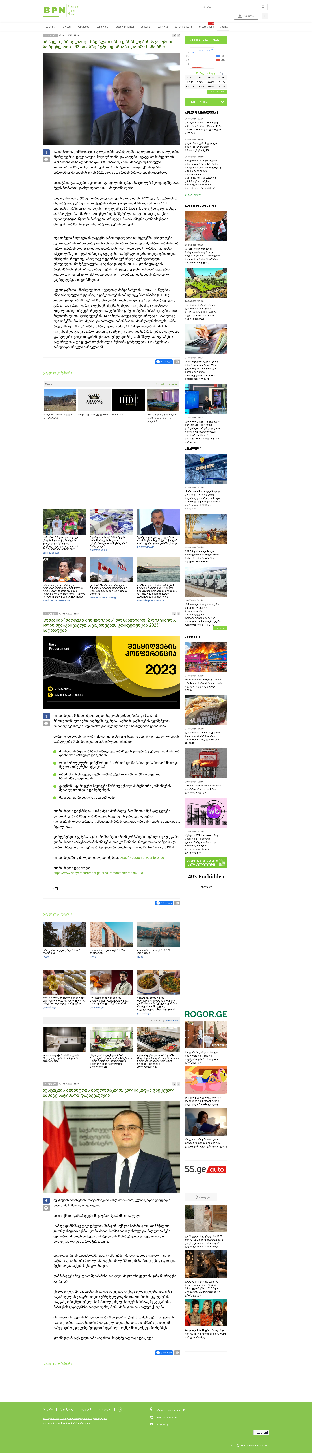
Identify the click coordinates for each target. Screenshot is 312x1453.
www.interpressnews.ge (56, 600)
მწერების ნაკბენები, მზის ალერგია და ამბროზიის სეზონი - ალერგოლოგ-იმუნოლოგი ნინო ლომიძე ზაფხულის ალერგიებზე (111, 1061)
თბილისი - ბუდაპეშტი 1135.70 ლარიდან (62, 951)
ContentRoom (171, 1020)
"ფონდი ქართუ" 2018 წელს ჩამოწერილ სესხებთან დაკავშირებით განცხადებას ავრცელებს (108, 542)
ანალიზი (193, 448)
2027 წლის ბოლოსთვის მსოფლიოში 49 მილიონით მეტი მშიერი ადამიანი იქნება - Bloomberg (202, 556)
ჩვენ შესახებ (67, 1409)
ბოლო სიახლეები (201, 112)
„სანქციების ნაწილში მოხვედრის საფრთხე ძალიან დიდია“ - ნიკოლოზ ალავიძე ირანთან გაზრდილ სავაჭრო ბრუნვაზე (203, 255)
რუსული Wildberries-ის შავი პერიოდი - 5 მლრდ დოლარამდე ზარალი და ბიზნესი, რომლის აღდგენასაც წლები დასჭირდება (202, 844)
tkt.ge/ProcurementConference (142, 857)
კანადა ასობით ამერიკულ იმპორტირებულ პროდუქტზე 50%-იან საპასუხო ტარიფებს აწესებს (108, 589)
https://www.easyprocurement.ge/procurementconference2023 (98, 873)
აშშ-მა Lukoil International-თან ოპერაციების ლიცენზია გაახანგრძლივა (203, 789)
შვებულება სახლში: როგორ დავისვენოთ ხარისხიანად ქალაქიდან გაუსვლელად (203, 1101)
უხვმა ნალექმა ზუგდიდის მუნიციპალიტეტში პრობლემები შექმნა (201, 147)
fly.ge (46, 956)
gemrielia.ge (49, 1007)
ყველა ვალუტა (216, 91)
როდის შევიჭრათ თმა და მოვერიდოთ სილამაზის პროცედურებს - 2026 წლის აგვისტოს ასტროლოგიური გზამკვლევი (202, 1288)
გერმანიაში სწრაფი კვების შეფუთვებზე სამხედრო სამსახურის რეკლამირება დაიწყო (202, 737)
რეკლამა (86, 1409)
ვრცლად (219, 628)
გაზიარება (166, 361)
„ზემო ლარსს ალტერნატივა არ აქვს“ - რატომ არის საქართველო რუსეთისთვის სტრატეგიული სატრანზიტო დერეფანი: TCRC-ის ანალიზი (203, 500)
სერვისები (105, 1409)
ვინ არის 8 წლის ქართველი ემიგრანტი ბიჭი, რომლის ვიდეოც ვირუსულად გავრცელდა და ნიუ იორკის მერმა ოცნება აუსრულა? (61, 543)
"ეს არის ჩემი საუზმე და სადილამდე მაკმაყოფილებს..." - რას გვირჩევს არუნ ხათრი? (111, 1000)
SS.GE (48, 384)
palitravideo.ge (51, 552)
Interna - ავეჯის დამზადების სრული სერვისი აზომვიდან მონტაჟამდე (61, 1058)
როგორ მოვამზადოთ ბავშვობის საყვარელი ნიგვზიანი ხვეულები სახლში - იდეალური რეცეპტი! (64, 1000)
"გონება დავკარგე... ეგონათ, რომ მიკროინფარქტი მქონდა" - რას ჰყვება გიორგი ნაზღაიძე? (158, 540)
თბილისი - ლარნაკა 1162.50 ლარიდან (108, 951)
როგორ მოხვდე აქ (166, 384)
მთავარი (48, 1409)
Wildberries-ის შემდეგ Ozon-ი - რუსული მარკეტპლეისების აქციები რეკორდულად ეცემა (203, 684)
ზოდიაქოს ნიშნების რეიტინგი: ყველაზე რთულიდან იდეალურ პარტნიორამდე (205, 1334)
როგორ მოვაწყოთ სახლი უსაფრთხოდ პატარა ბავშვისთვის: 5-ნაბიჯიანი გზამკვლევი (202, 1057)
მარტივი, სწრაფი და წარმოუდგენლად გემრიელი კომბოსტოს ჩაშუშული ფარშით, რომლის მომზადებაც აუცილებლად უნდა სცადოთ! (157, 1003)
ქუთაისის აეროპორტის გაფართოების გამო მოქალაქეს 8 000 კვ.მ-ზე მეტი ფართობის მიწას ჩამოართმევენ (201, 312)
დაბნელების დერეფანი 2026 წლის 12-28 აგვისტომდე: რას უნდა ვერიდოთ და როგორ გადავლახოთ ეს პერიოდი (204, 1241)
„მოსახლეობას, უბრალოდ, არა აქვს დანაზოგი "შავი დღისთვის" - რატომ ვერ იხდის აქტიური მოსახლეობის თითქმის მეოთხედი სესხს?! (202, 370)
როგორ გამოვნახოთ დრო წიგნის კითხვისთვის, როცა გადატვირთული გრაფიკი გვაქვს (206, 1143)
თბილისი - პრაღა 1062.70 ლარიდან (153, 951)
